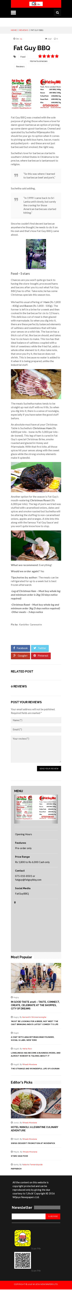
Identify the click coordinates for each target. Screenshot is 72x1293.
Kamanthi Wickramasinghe (34, 1017)
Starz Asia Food (19, 1156)
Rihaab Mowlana (29, 1064)
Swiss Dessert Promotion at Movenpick (33, 1143)
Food (22, 57)
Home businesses (38, 61)
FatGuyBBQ (22, 893)
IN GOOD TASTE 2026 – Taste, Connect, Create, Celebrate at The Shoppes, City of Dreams (35, 1005)
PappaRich (16, 1169)
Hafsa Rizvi (27, 1049)
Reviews (20, 66)
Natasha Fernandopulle (32, 1165)
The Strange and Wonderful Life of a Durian (35, 1069)
